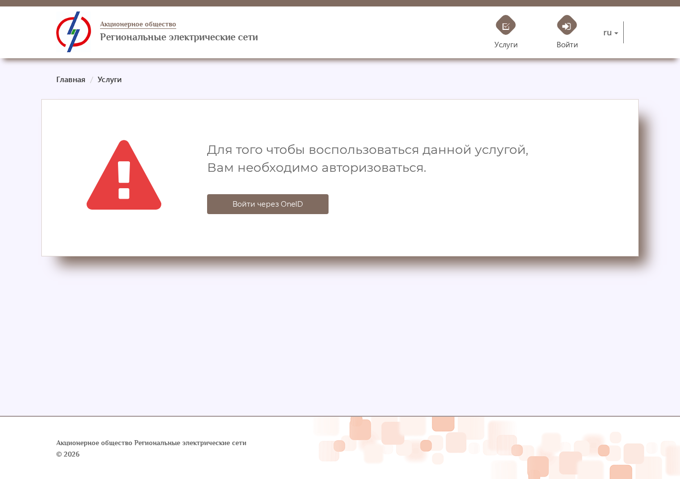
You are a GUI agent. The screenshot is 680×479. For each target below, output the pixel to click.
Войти (567, 44)
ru (607, 32)
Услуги (506, 44)
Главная (71, 79)
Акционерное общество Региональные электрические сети (151, 443)
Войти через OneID (267, 204)
